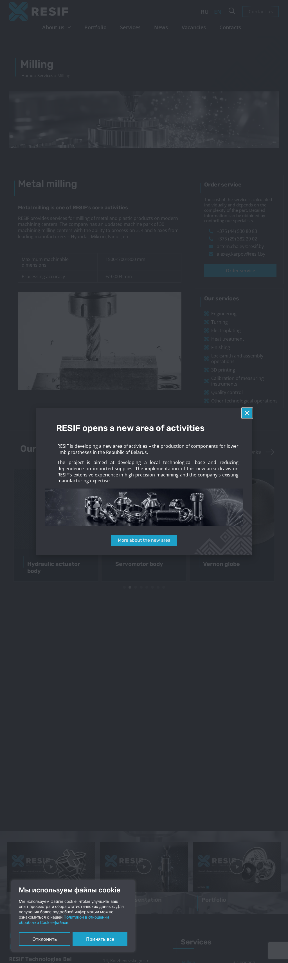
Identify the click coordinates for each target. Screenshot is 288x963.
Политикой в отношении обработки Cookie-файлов (64, 920)
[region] (73, 916)
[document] (144, 481)
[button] (247, 413)
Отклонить (44, 939)
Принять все (100, 939)
